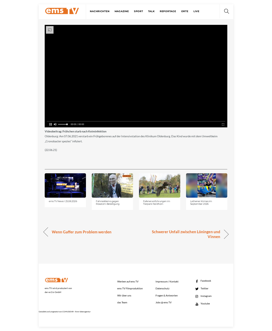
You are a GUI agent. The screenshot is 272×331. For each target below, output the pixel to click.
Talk (151, 11)
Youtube (205, 303)
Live (196, 11)
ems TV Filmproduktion (130, 288)
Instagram (206, 295)
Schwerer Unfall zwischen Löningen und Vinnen (181, 234)
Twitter (204, 288)
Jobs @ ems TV (164, 302)
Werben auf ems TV (128, 281)
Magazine (122, 11)
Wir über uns (124, 295)
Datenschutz (162, 288)
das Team (122, 302)
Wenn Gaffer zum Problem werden (81, 232)
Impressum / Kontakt (167, 281)
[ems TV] (62, 12)
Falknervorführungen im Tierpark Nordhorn (156, 203)
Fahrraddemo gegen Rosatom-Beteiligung (107, 203)
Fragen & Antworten (167, 295)
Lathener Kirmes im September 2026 (201, 203)
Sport (138, 11)
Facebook (205, 280)
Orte (184, 11)
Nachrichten (99, 11)
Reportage (168, 11)
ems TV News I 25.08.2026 (63, 201)
